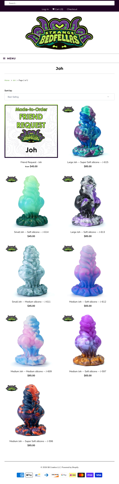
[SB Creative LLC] (59, 33)
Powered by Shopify (70, 467)
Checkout (72, 9)
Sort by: (8, 90)
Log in (45, 9)
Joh (59, 68)
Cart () (58, 9)
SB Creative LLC (54, 467)
